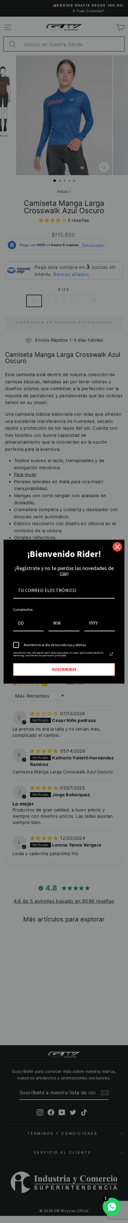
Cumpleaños (22, 609)
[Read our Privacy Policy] (111, 654)
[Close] (117, 547)
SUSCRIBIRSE (64, 669)
